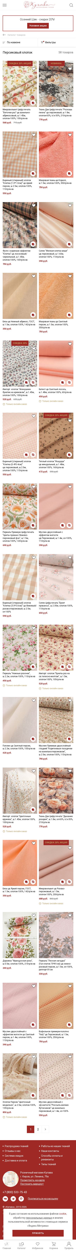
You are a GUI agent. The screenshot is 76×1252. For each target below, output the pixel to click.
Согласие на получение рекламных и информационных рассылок (33, 657)
